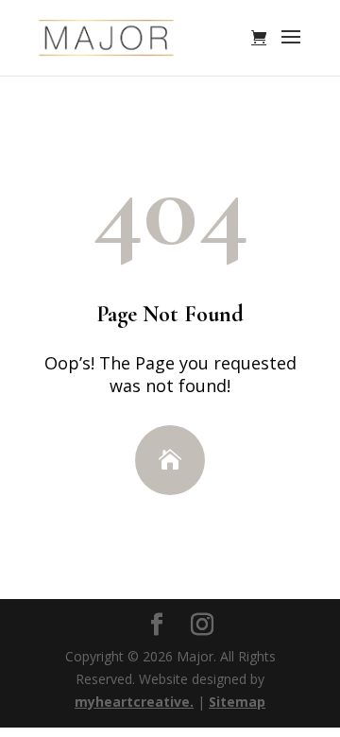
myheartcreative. (134, 702)
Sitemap (237, 702)
